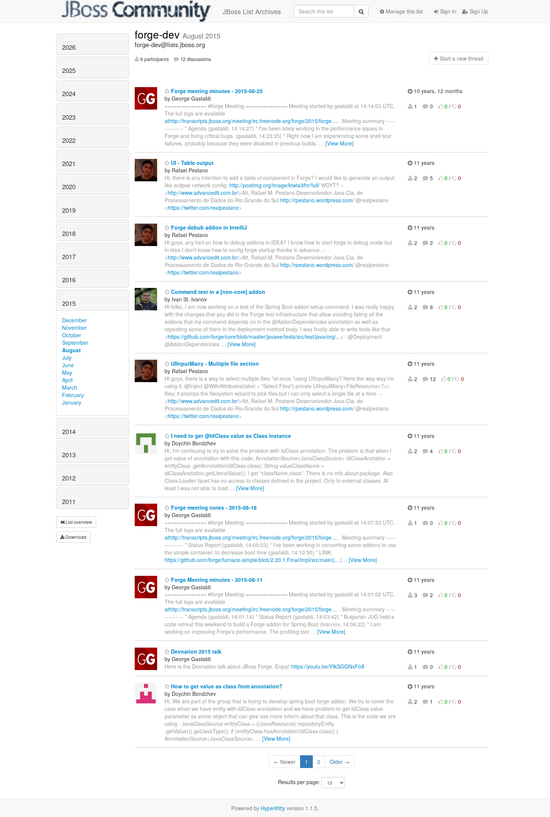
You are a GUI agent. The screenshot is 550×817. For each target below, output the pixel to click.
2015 (69, 303)
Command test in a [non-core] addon (217, 291)
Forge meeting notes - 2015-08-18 (213, 507)
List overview (78, 522)
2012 (69, 477)
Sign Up (478, 11)
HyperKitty (273, 808)
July (66, 357)
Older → (339, 761)
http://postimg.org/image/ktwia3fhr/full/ (274, 185)
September (75, 342)
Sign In (447, 11)
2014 (69, 431)
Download (75, 537)
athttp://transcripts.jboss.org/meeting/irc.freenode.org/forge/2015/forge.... (251, 121)
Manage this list (403, 11)
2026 (69, 47)
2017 (69, 256)
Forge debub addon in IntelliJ (208, 227)
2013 (69, 454)
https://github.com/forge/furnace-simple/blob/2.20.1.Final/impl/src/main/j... (252, 559)
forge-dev (159, 34)
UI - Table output (191, 162)
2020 (69, 186)
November (74, 327)
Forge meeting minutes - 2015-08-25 (216, 91)
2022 (69, 140)
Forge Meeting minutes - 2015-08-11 (216, 579)
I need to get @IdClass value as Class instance (230, 435)
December (74, 320)
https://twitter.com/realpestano (203, 207)
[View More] (340, 143)
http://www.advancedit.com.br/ (203, 192)
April (67, 380)
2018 (69, 233)
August (71, 350)
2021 (69, 163)
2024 (69, 93)
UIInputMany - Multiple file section (214, 363)
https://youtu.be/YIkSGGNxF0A (327, 666)
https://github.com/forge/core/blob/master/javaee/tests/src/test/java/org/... (254, 336)
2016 (69, 279)
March (69, 387)
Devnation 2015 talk (195, 651)
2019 (69, 210)
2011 (69, 501)
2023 (69, 117)
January (71, 402)
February (73, 395)
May (67, 372)
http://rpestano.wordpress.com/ (317, 200)
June (68, 365)
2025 (69, 70)
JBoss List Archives (252, 11)
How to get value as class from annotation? (225, 686)
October (71, 335)
